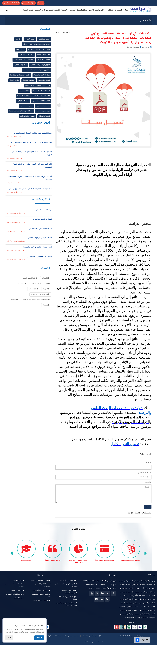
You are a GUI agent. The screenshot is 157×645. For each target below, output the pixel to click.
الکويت (45, 289)
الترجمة (18, 39)
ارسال (148, 507)
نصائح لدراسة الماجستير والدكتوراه (37, 85)
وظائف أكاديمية (23, 101)
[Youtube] (91, 593)
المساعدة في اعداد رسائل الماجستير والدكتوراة (33, 96)
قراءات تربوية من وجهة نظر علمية (21, 111)
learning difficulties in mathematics (35, 300)
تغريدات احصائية (26, 106)
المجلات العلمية (44, 80)
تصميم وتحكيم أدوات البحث (104, 560)
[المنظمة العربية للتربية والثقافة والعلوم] (129, 627)
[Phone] (101, 599)
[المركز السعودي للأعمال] (139, 627)
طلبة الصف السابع (29, 278)
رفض (9, 638)
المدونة (64, 10)
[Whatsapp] (107, 599)
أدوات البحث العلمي (26, 55)
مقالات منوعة (24, 91)
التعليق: (147, 483)
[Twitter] (107, 593)
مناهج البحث (14, 80)
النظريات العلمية (20, 65)
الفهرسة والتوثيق (44, 60)
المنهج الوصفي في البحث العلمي (40, 238)
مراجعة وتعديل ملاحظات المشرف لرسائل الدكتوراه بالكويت (31, 143)
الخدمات (118, 10)
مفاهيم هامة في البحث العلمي (39, 49)
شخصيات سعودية (43, 106)
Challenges (33, 289)
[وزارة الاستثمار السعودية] (145, 627)
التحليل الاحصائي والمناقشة (20, 75)
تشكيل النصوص (53, 10)
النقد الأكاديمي (26, 560)
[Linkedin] (102, 593)
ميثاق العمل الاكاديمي (78, 10)
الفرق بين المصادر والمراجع (42, 219)
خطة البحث (20, 49)
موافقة (39, 638)
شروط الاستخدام (89, 642)
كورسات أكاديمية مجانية (41, 91)
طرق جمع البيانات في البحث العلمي (39, 256)
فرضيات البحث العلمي (44, 210)
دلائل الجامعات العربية (42, 75)
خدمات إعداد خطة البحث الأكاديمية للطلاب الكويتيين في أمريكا (30, 189)
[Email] (96, 599)
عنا (126, 10)
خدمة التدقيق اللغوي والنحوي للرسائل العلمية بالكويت (32, 133)
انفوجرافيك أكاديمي (96, 10)
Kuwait (45, 305)
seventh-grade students (39, 294)
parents (13, 300)
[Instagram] (97, 593)
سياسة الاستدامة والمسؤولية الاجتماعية (48, 636)
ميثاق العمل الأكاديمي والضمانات (91, 636)
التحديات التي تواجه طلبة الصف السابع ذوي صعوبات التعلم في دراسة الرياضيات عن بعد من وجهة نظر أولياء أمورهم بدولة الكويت (118, 38)
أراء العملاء (40, 10)
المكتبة (110, 10)
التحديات (45, 278)
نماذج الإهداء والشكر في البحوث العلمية (37, 247)
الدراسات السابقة (43, 55)
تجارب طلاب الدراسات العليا (23, 60)
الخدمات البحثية (44, 116)
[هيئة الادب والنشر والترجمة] (120, 627)
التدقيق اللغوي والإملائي (52, 560)
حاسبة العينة (28, 10)
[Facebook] (113, 593)
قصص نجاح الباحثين (27, 116)
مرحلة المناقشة (44, 39)
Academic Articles (43, 111)
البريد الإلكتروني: (144, 473)
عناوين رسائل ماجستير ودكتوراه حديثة (36, 44)
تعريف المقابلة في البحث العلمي (40, 229)
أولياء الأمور (20, 284)
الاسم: (148, 463)
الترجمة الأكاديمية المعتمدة (130, 560)
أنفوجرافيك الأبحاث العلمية (40, 65)
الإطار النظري (29, 39)
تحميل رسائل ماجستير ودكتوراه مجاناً (37, 70)
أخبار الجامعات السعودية (41, 101)
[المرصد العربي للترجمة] (134, 627)
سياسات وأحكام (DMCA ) (71, 636)
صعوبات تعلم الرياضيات (39, 284)
